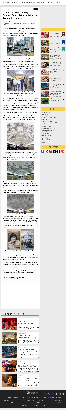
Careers (44, 397)
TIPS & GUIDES (24, 2)
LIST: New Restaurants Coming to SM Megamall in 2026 (28, 351)
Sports (44, 141)
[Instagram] (51, 152)
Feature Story (46, 119)
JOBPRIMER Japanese (58, 401)
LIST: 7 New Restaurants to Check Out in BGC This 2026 (56, 42)
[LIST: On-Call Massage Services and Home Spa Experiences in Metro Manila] (45, 67)
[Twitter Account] (46, 153)
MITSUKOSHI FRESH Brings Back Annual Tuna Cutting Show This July (27, 366)
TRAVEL (34, 2)
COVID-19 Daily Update (49, 117)
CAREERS (14, 4)
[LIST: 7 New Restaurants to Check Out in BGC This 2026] (45, 45)
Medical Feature (47, 126)
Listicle (44, 125)
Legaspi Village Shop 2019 (50, 123)
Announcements (47, 112)
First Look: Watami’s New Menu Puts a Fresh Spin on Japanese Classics (28, 380)
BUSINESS (14, 2)
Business (45, 114)
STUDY (38, 2)
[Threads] (59, 153)
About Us (8, 397)
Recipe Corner (46, 135)
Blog (10, 21)
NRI (43, 142)
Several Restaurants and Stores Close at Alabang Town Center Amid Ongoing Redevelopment (55, 58)
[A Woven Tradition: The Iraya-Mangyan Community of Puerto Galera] (45, 52)
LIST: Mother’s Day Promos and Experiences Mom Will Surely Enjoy (56, 35)
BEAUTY (48, 2)
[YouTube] (63, 394)
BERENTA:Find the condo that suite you (12, 401)
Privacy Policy (16, 397)
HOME (5, 21)
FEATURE (58, 2)
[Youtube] (63, 152)
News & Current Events (49, 128)
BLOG (19, 2)
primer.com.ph (31, 405)
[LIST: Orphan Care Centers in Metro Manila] (45, 74)
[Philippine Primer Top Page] (6, 4)
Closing (44, 116)
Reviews (44, 137)
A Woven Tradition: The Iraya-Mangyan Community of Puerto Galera (55, 50)
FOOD (30, 2)
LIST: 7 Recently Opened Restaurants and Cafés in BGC (55, 78)
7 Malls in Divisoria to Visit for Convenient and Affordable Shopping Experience (55, 94)
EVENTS (53, 2)
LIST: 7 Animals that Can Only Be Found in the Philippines (55, 100)
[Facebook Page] (43, 152)
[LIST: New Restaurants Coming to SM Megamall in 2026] (45, 89)
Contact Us (51, 397)
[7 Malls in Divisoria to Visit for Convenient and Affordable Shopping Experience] (45, 96)
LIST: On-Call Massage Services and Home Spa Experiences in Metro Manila (56, 65)
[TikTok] (55, 153)
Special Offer (46, 139)
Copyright (37, 397)
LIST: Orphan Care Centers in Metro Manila (55, 71)
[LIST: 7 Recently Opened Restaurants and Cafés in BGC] (45, 81)
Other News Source (48, 130)
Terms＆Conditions (27, 397)
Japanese (58, 397)
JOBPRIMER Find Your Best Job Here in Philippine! (37, 401)
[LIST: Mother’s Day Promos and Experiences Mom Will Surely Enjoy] (45, 38)
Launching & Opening (49, 121)
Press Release (46, 132)
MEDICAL (43, 2)
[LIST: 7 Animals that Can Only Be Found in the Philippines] (45, 103)
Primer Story (46, 134)
